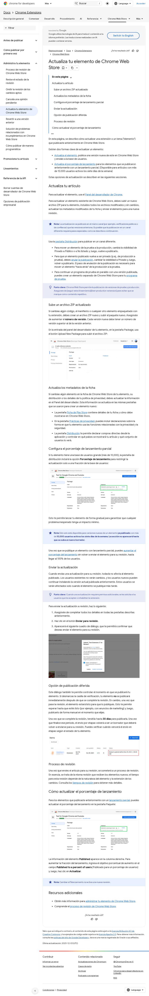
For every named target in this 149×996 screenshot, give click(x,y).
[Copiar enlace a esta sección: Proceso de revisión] (78, 764)
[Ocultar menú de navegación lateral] (35, 991)
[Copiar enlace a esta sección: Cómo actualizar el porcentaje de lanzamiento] (124, 792)
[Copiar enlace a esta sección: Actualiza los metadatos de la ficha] (98, 388)
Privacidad (62, 990)
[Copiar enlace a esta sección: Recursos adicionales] (85, 893)
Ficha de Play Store (77, 412)
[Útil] (133, 51)
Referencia (92, 18)
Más (47, 3)
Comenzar (34, 18)
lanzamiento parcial (119, 800)
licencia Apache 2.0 (107, 934)
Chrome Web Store (117, 18)
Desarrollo (49, 18)
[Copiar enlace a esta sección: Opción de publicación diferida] (92, 686)
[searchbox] (19, 28)
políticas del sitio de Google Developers (71, 937)
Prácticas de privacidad (81, 421)
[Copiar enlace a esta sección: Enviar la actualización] (81, 567)
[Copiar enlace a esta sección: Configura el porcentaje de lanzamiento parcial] (114, 449)
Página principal (56, 50)
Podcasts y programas (88, 975)
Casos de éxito (85, 966)
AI (81, 18)
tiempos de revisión (83, 782)
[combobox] (87, 3)
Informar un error (50, 961)
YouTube (117, 966)
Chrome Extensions (28, 12)
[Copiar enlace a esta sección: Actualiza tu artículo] (83, 186)
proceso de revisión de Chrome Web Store (93, 906)
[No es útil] (137, 51)
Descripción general (13, 18)
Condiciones (48, 990)
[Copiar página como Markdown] (72, 67)
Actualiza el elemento (65, 155)
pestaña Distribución (66, 241)
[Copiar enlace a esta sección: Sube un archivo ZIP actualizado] (93, 305)
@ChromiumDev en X (123, 961)
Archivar (82, 971)
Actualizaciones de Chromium (92, 961)
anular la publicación (82, 260)
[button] (17, 40)
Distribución (73, 433)
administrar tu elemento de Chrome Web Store (110, 901)
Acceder (141, 3)
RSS (115, 978)
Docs (6, 12)
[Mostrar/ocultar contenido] (71, 77)
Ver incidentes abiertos (53, 966)
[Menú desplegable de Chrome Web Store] (130, 18)
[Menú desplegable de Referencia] (101, 18)
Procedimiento (67, 18)
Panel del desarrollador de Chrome (103, 194)
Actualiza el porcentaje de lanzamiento (74, 164)
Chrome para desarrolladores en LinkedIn (128, 972)
